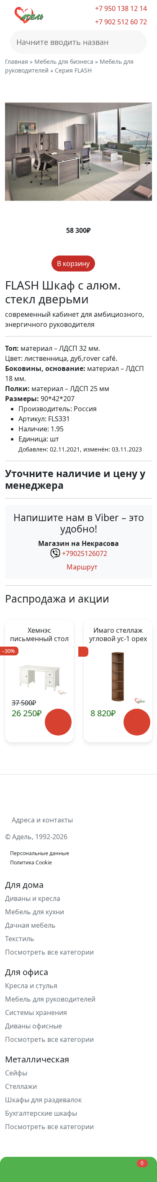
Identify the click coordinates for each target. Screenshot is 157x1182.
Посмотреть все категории (50, 952)
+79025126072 (84, 553)
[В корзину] (58, 722)
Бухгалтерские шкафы (41, 1113)
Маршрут (81, 566)
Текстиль (19, 938)
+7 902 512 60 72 (120, 21)
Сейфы (16, 1073)
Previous (15, 681)
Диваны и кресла (32, 898)
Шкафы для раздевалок (43, 1099)
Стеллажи (21, 1086)
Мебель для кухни (34, 911)
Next (141, 681)
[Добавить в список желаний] (102, 263)
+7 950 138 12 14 (120, 8)
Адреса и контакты (41, 820)
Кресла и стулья (31, 985)
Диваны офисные (33, 1026)
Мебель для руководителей (50, 999)
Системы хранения (36, 1012)
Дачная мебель (30, 925)
